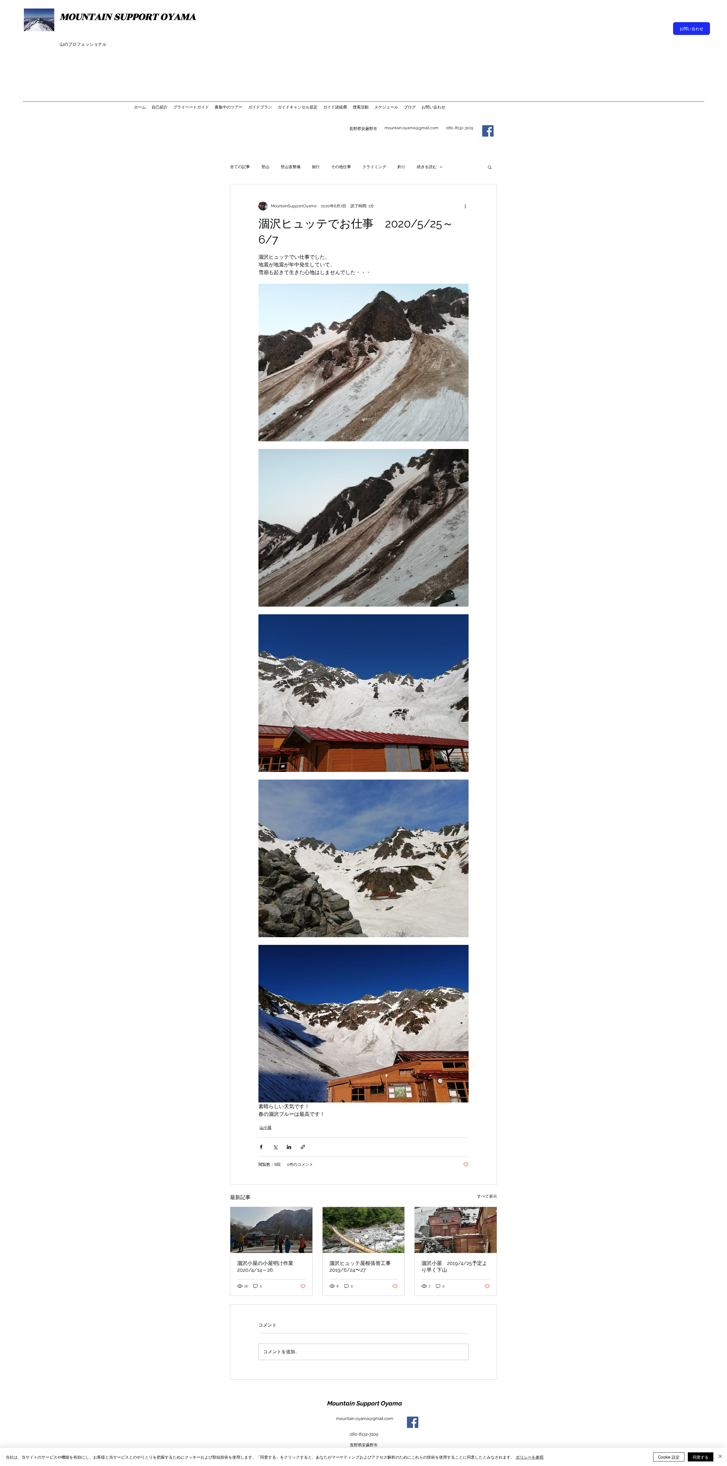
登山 (265, 166)
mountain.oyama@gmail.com (411, 128)
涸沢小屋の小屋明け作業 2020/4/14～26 (267, 1266)
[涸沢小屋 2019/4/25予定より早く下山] (456, 1230)
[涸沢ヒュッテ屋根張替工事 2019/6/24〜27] (364, 1230)
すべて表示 (487, 1196)
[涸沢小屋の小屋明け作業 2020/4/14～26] (271, 1230)
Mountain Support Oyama (364, 1403)
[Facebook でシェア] (261, 1147)
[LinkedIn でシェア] (289, 1147)
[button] (489, 167)
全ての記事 (240, 166)
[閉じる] (720, 1456)
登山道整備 (290, 166)
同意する (701, 1457)
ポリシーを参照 (530, 1457)
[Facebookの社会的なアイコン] (412, 1422)
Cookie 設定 (669, 1457)
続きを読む (427, 166)
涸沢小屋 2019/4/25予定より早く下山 (454, 1266)
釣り (402, 166)
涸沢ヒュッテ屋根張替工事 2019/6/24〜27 (362, 1266)
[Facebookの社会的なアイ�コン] (488, 131)
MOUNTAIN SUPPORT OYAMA (128, 16)
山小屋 (265, 1127)
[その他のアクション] (465, 205)
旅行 (316, 166)
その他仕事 (341, 166)
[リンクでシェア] (303, 1147)
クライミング (374, 166)
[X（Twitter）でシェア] (275, 1147)
